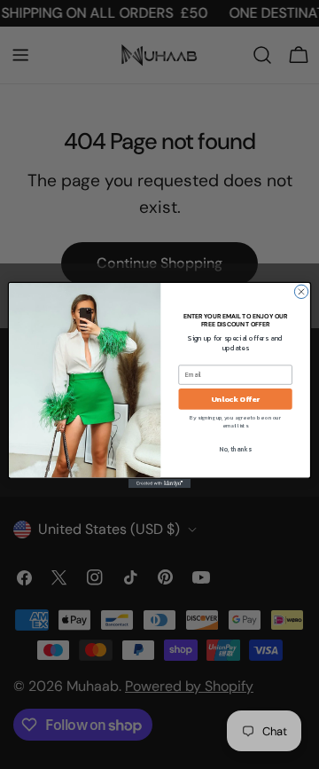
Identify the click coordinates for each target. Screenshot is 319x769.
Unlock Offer (235, 398)
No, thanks (235, 448)
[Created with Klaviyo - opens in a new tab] (159, 483)
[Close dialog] (300, 291)
